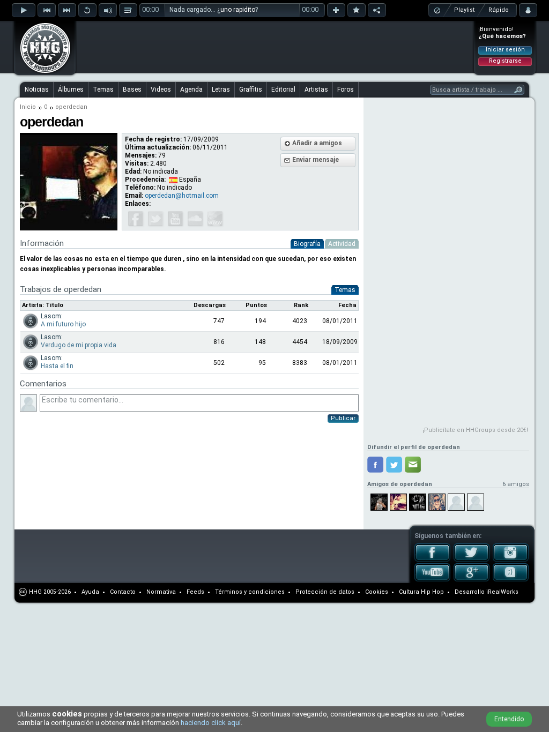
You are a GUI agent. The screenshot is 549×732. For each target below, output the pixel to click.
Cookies (376, 591)
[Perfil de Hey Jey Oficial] (437, 502)
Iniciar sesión (505, 49)
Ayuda (90, 591)
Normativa (161, 591)
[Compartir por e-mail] (413, 465)
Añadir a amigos (317, 143)
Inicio (28, 106)
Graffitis (250, 89)
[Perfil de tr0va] (418, 502)
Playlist (464, 9)
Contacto (123, 591)
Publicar (343, 418)
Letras (221, 89)
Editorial (283, 89)
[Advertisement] (275, 47)
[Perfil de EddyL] (476, 502)
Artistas (316, 89)
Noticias (37, 89)
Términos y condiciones (250, 591)
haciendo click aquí (211, 723)
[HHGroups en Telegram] (511, 579)
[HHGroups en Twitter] (471, 559)
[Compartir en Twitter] (394, 465)
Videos (161, 89)
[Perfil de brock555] (398, 502)
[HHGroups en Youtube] (432, 579)
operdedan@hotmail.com (182, 195)
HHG (35, 591)
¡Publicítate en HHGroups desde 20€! (475, 430)
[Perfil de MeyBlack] (456, 502)
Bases (132, 89)
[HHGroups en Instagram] (511, 559)
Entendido (509, 719)
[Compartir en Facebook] (375, 465)
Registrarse (505, 60)
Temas (103, 89)
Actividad (341, 244)
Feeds (195, 591)
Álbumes (71, 89)
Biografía (307, 244)
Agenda (191, 89)
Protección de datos (324, 591)
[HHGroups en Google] (471, 579)
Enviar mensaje (315, 159)
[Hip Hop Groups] (42, 72)
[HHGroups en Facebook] (432, 559)
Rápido (498, 9)
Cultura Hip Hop (421, 591)
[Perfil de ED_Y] (379, 502)
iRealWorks (502, 591)
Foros (345, 89)
